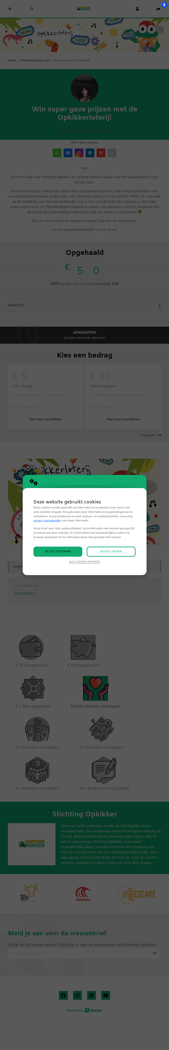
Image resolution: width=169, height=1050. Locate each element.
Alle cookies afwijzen (84, 561)
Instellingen (111, 551)
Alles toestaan (58, 551)
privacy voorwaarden (47, 520)
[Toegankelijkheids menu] (164, 4)
